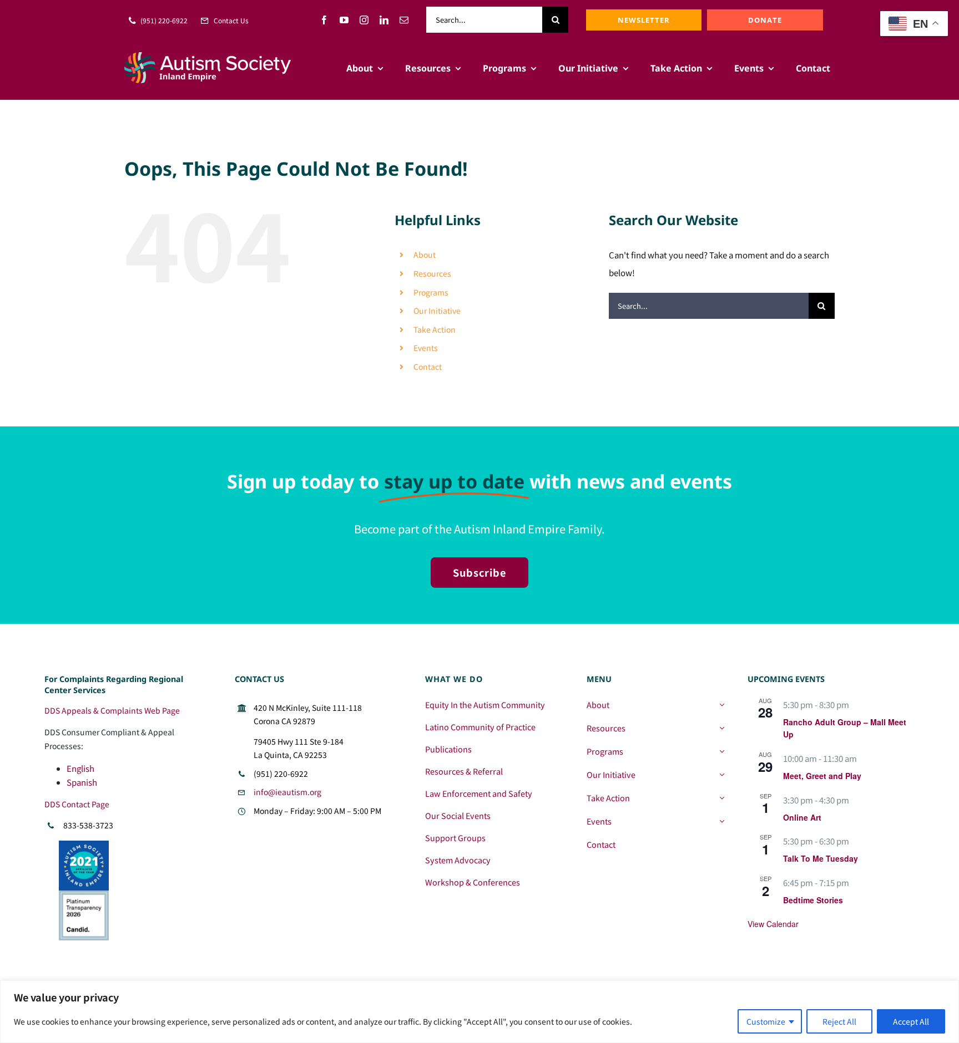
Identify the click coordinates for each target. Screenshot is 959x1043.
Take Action (434, 329)
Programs (430, 292)
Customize (765, 1021)
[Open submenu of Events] (721, 821)
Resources (432, 273)
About (424, 254)
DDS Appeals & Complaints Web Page (112, 710)
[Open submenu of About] (721, 705)
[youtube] (344, 20)
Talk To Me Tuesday (820, 858)
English (80, 768)
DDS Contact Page (76, 804)
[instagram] (364, 20)
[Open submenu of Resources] (721, 728)
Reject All (839, 1021)
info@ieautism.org (287, 791)
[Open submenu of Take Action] (721, 798)
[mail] (404, 20)
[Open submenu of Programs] (721, 751)
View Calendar (773, 923)
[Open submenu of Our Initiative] (721, 774)
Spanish (82, 782)
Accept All (911, 1021)
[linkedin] (384, 20)
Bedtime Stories (813, 899)
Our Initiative (437, 310)
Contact (427, 366)
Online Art (802, 817)
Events (425, 347)
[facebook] (324, 20)
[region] (479, 1011)
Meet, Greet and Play (822, 775)
